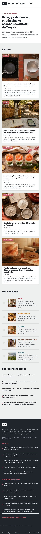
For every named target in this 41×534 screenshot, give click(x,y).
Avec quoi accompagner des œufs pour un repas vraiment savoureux (19, 382)
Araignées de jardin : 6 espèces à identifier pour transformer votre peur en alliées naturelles (19, 403)
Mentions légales (7, 533)
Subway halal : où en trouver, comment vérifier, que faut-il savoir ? (20, 389)
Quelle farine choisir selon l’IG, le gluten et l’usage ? (20, 467)
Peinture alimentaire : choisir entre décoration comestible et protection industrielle (19, 473)
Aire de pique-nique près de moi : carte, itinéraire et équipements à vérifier (20, 455)
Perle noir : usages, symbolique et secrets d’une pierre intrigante (19, 396)
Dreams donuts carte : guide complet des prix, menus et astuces (18, 376)
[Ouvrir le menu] (32, 3)
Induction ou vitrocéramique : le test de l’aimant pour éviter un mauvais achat (21, 448)
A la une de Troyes (7, 437)
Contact (36, 533)
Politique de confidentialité (23, 533)
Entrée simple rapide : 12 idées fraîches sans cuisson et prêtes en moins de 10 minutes (21, 461)
